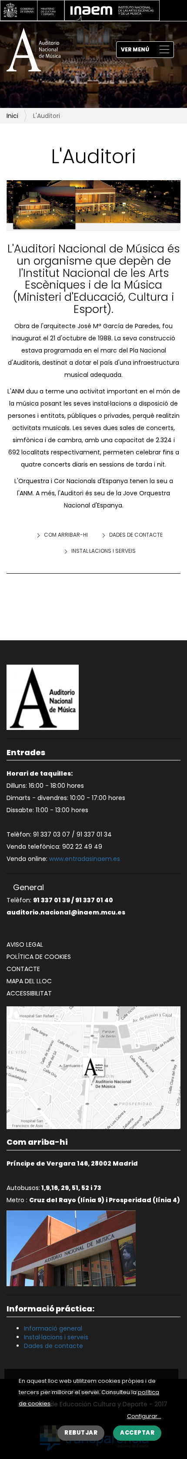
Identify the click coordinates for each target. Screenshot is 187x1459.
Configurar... (144, 1416)
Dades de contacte (136, 534)
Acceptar (137, 1433)
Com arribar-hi (66, 534)
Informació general (53, 1328)
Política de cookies (39, 956)
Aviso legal (25, 944)
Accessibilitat (29, 993)
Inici (12, 115)
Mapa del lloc (29, 981)
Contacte (23, 969)
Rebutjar (80, 1433)
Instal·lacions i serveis (103, 551)
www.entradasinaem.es (84, 858)
